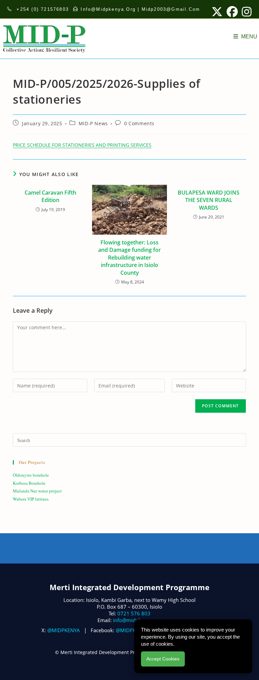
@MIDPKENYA (63, 630)
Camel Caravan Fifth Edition (50, 196)
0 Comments (139, 123)
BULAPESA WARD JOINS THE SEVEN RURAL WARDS (208, 200)
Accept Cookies (162, 658)
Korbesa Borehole (29, 483)
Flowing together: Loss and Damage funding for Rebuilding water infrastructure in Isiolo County (129, 257)
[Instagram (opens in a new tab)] (246, 11)
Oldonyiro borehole (31, 475)
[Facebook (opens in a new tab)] (232, 11)
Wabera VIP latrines (31, 499)
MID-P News (93, 123)
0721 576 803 (133, 613)
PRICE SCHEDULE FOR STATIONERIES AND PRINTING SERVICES (82, 145)
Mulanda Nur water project (37, 491)
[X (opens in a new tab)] (217, 11)
